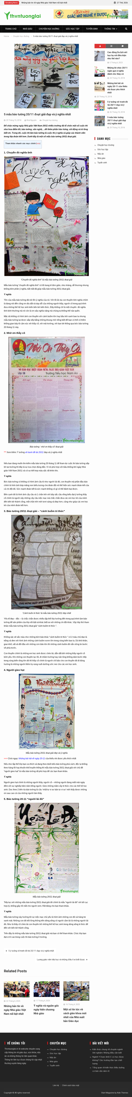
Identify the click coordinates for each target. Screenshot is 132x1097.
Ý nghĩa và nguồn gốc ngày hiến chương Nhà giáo (46, 1009)
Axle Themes (122, 1093)
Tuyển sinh (92, 29)
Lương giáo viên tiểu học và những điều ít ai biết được (61, 959)
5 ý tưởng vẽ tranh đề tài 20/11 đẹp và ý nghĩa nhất (31, 951)
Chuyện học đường (49, 29)
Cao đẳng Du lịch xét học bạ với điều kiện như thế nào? (117, 55)
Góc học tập (72, 29)
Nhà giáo (27, 29)
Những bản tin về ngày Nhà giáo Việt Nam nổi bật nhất (15, 1010)
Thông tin (109, 29)
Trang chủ (10, 29)
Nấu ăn (100, 154)
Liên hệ (56, 1085)
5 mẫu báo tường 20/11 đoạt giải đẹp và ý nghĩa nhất (116, 120)
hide (38, 143)
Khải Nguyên (32, 120)
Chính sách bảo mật (70, 1085)
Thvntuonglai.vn (11, 1049)
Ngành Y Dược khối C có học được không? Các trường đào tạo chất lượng (108, 1060)
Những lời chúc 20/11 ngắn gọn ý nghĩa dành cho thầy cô (117, 71)
